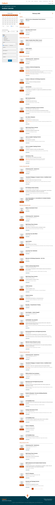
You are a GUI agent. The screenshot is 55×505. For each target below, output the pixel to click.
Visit (26, 1)
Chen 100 (27, 80)
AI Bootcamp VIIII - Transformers (32, 58)
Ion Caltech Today (45, 1)
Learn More (27, 20)
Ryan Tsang (27, 181)
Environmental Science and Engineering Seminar (36, 331)
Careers (29, 1)
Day (3, 26)
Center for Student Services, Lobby (31, 394)
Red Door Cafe (28, 235)
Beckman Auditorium (29, 31)
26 (3, 16)
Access (32, 1)
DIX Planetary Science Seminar (32, 187)
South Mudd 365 (28, 332)
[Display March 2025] (17, 13)
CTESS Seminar (29, 285)
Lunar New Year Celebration (31, 250)
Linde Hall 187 (28, 296)
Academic (5, 37)
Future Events (5, 45)
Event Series (4, 53)
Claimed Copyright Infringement (20, 502)
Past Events (11, 45)
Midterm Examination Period (31, 207)
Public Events (5, 39)
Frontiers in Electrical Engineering (33, 67)
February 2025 (10, 13)
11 (7, 20)
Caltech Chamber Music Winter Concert (34, 40)
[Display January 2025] (3, 13)
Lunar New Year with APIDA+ (32, 233)
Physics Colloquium (30, 425)
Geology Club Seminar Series (32, 409)
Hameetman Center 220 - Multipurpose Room (33, 374)
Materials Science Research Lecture (33, 341)
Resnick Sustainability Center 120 (31, 60)
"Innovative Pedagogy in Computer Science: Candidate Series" (39, 177)
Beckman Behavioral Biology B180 (31, 313)
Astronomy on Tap (29, 155)
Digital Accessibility (31, 502)
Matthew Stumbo (28, 159)
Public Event (27, 43)
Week (8, 26)
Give (52, 1)
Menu (49, 3)
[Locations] (16, 58)
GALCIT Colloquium (30, 473)
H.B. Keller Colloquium (30, 117)
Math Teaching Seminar (30, 98)
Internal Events (6, 38)
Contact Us (13, 502)
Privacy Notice (27, 502)
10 (5, 20)
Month (12, 26)
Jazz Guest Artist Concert (31, 29)
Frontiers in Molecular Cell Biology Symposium (35, 78)
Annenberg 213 (28, 178)
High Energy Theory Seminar (32, 224)
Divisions (4, 47)
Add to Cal (22, 33)
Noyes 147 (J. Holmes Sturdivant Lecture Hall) (33, 343)
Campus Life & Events (7, 6)
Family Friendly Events (7, 40)
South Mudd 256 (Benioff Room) (31, 267)
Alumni (50, 1)
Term (17, 26)
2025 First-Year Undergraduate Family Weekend (35, 19)
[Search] (52, 3)
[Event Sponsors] (16, 51)
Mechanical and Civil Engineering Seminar (34, 381)
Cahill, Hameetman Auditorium (30, 321)
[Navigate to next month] (52, 13)
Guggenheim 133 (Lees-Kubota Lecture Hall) (33, 474)
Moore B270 (28, 68)
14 (14, 20)
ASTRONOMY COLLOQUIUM (32, 319)
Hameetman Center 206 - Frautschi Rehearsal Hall (34, 41)
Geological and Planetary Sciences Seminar (35, 107)
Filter (9, 60)
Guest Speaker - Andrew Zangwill (32, 312)
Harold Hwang (28, 347)
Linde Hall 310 (28, 138)
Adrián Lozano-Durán (29, 121)
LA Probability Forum (30, 400)
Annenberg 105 (28, 118)
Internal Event (28, 357)
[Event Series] (16, 55)
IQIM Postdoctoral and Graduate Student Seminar (36, 462)
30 (12, 16)
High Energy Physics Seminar (32, 127)
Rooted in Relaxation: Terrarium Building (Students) (36, 393)
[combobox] (9, 48)
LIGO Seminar (28, 86)
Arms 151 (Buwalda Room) (30, 411)
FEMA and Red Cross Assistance (32, 373)
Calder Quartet (29, 48)
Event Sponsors (5, 50)
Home (3, 6)
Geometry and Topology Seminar (32, 481)
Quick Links (36, 1)
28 (7, 16)
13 (12, 20)
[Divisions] (16, 48)
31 (14, 16)
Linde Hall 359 (28, 99)
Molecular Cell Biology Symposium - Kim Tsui (35, 258)
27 (5, 16)
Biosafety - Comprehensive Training (33, 304)
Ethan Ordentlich (28, 367)
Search (4, 42)
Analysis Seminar (29, 295)
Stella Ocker (27, 158)
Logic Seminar (29, 241)
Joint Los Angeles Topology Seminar (33, 136)
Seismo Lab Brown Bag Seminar (32, 265)
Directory (40, 1)
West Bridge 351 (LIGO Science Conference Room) (34, 88)
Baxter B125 (28, 287)
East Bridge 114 (28, 464)
